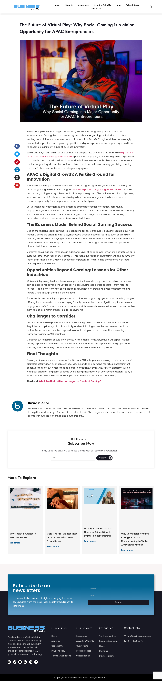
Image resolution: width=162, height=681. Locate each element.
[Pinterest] (17, 162)
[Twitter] (17, 154)
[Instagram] (17, 177)
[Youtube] (17, 185)
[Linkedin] (17, 169)
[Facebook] (17, 146)
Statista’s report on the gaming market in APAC (97, 189)
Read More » (16, 542)
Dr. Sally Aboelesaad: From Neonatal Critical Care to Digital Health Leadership (98, 532)
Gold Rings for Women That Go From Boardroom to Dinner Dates (62, 537)
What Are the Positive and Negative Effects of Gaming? (70, 381)
